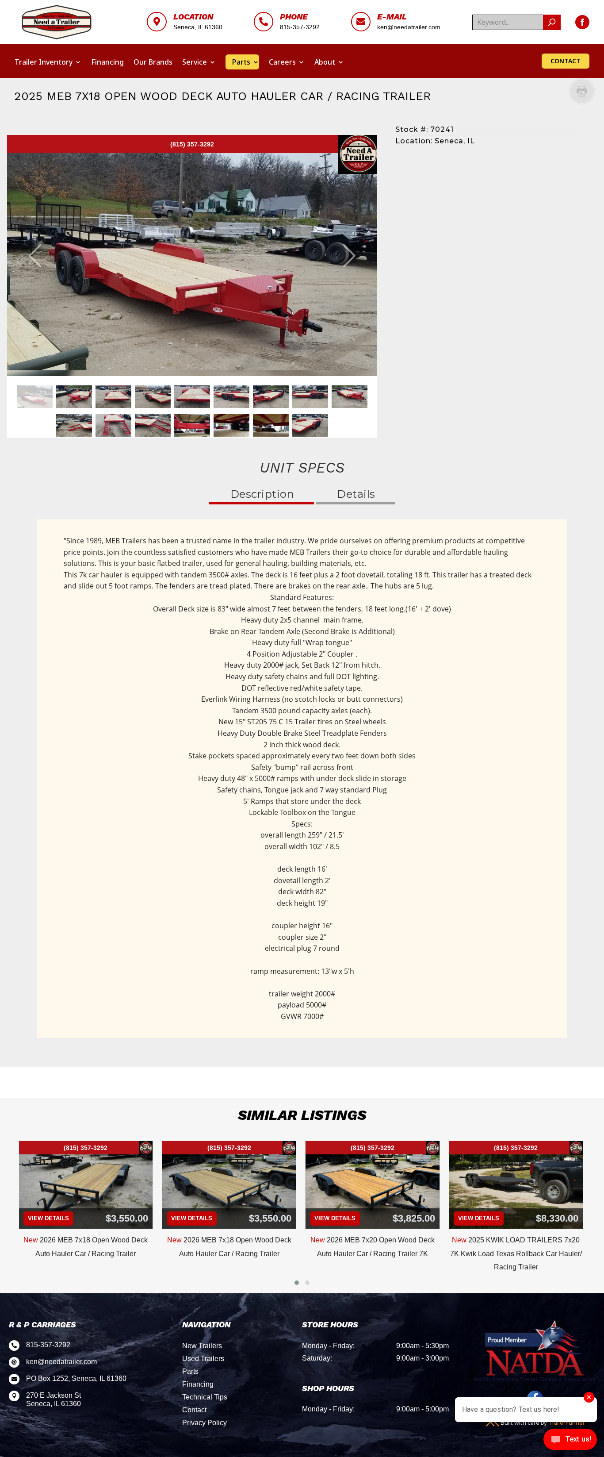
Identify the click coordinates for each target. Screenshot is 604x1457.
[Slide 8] (310, 396)
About (324, 62)
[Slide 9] (349, 396)
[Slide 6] (231, 396)
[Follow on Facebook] (582, 22)
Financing (107, 62)
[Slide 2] (74, 396)
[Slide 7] (271, 396)
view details (48, 1218)
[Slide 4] (153, 396)
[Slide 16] (310, 425)
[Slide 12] (153, 425)
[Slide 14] (231, 425)
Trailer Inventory (44, 62)
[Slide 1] (35, 396)
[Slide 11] (113, 425)
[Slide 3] (113, 396)
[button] (296, 1282)
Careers (282, 62)
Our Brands (153, 62)
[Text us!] (570, 1440)
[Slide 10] (74, 425)
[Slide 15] (271, 425)
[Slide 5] (192, 396)
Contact (565, 61)
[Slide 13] (192, 425)
